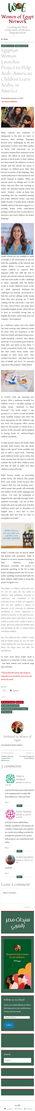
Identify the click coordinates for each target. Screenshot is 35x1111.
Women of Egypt (21, 46)
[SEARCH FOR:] (17, 1060)
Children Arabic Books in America (15, 709)
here (3, 667)
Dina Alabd (7, 712)
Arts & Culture (9, 702)
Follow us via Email (14, 999)
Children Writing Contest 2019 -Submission (7, 756)
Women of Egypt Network (17, 19)
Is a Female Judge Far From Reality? (26, 755)
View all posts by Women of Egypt (11, 745)
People (20, 702)
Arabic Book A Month (11, 705)
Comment (27, 907)
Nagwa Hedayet (20, 778)
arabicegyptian (24, 857)
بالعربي (17, 1105)
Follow (9, 1025)
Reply (19, 805)
